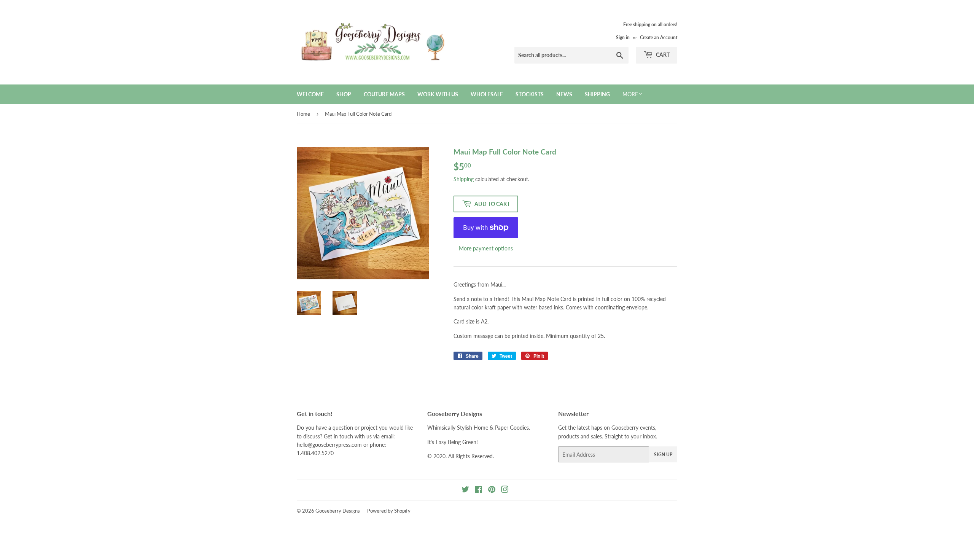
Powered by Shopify (389, 511)
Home (303, 114)
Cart (662, 54)
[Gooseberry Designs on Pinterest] (492, 490)
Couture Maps (384, 94)
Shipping (597, 94)
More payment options (486, 248)
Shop (343, 94)
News (564, 94)
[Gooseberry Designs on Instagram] (505, 490)
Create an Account (658, 37)
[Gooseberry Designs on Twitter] (465, 490)
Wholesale (487, 94)
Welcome (310, 94)
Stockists (530, 94)
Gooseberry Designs (337, 511)
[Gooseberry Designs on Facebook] (478, 490)
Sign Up (663, 454)
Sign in (623, 37)
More (630, 94)
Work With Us (437, 94)
